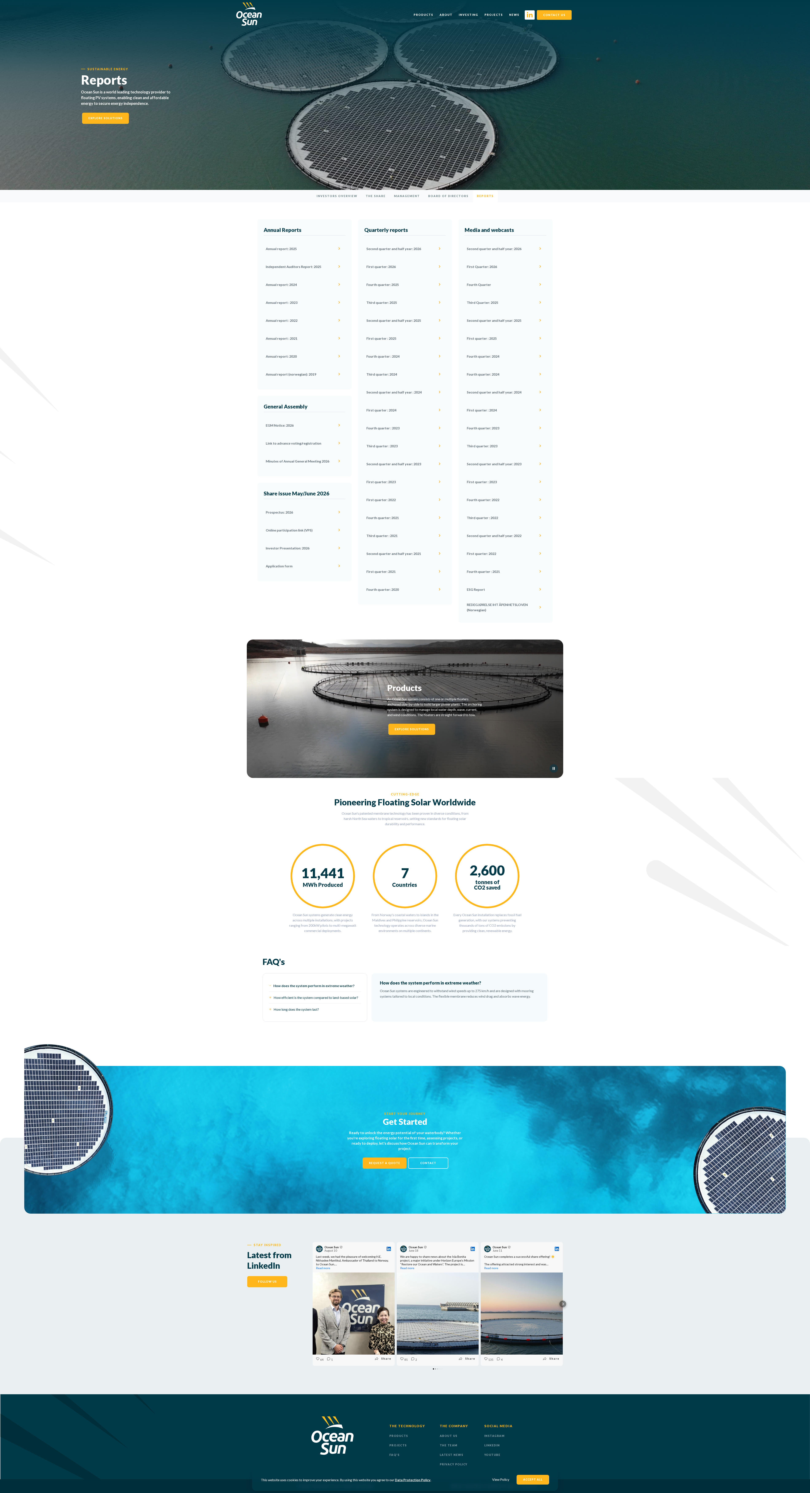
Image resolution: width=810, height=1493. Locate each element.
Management (407, 196)
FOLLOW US (267, 1281)
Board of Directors (448, 196)
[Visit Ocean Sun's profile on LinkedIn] (319, 1249)
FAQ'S (394, 1454)
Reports (485, 196)
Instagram (494, 1436)
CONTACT (428, 1163)
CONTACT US (554, 15)
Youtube (492, 1454)
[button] (312, 1304)
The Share (376, 196)
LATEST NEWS (451, 1454)
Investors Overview (337, 196)
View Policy (500, 1479)
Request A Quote (384, 1163)
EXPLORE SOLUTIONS (105, 118)
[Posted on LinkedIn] (388, 1248)
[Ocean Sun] (249, 24)
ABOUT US (449, 1436)
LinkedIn (492, 1445)
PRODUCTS (398, 1436)
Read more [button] (323, 1268)
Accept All (533, 1479)
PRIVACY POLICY (453, 1464)
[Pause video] (553, 768)
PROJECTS (398, 1445)
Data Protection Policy (413, 1480)
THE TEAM (449, 1445)
